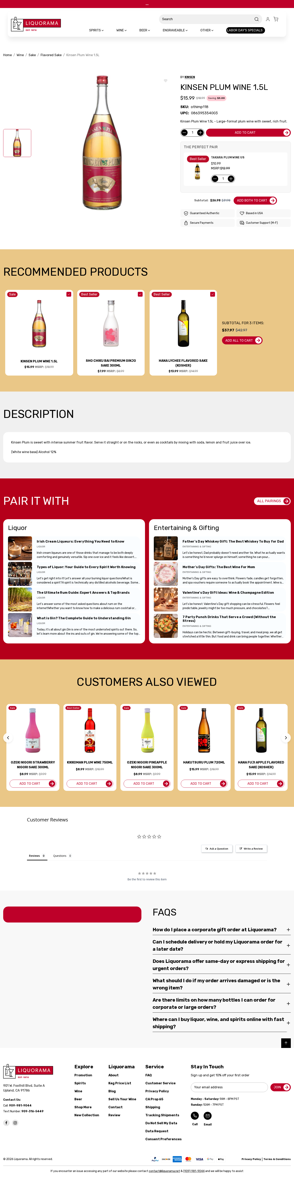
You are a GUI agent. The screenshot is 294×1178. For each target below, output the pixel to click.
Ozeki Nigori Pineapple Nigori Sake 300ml (147, 764)
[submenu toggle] (106, 30)
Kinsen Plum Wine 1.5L (39, 361)
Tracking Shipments (162, 1115)
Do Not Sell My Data (161, 1123)
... (147, 4)
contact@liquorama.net (164, 1171)
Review (114, 1115)
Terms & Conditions (277, 1159)
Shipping (152, 1107)
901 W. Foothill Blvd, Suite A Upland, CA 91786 (24, 1088)
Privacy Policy (157, 1091)
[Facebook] (6, 1123)
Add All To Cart (239, 340)
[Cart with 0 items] (278, 19)
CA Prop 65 (154, 1099)
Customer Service (160, 1083)
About (113, 1075)
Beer (78, 1099)
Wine (78, 1091)
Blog (112, 1091)
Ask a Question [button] (219, 848)
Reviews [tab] (34, 856)
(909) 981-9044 (194, 1171)
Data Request (156, 1131)
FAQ (148, 1075)
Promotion (83, 1075)
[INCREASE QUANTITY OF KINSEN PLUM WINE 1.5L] (200, 132)
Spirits (80, 1083)
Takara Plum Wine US (227, 157)
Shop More (83, 1107)
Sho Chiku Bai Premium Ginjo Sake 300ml (111, 363)
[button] (8, 738)
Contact (115, 1107)
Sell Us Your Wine (122, 1099)
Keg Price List (119, 1083)
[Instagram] (15, 1123)
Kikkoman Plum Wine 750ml (90, 762)
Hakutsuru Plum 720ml (204, 762)
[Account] (267, 19)
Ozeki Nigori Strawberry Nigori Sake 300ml (33, 764)
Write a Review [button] (253, 848)
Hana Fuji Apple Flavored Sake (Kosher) (261, 764)
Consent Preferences (163, 1139)
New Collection (86, 1115)
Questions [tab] (59, 856)
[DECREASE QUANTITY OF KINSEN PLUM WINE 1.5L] (184, 132)
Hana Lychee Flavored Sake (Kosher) (183, 363)
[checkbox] (68, 294)
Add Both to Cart (252, 200)
